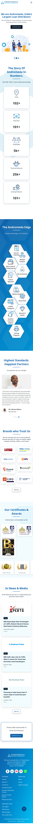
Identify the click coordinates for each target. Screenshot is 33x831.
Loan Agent (5, 806)
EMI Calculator (6, 812)
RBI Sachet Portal (7, 799)
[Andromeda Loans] (10, 2)
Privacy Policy (20, 821)
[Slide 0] (14, 58)
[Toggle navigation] (31, 2)
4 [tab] (19, 417)
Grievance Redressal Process (8, 791)
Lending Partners (7, 787)
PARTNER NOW (16, 28)
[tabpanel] (16, 394)
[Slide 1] (16, 58)
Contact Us (5, 785)
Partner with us (16, 735)
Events (20, 782)
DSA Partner (5, 809)
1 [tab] (14, 417)
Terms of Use (11, 821)
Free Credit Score (7, 815)
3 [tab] (17, 417)
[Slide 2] (18, 58)
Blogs (20, 779)
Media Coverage (23, 785)
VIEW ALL (16, 490)
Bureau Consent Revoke (6, 796)
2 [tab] (15, 417)
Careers (4, 779)
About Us (4, 782)
